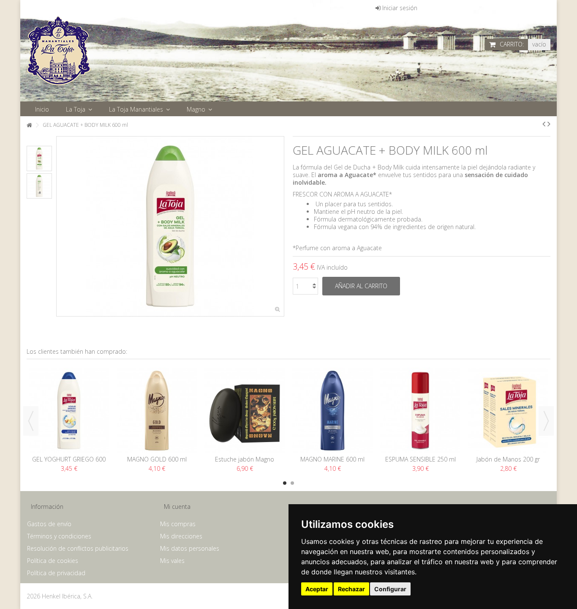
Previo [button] (60, 226)
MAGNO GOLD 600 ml (157, 459)
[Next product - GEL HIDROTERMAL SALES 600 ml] (548, 124)
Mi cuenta (177, 506)
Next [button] (546, 421)
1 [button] (284, 483)
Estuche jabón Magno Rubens (244, 463)
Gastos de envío (49, 524)
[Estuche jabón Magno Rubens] (244, 410)
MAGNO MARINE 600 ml (332, 459)
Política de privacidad (56, 573)
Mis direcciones (181, 536)
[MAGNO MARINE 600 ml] (332, 410)
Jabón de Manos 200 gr (508, 459)
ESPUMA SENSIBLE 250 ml (420, 459)
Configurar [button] (390, 589)
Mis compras (178, 524)
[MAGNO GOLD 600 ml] (157, 410)
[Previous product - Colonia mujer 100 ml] (543, 124)
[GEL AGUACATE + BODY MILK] (39, 158)
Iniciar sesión (399, 8)
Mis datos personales (189, 548)
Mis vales (172, 561)
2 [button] (292, 483)
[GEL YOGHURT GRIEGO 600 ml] (69, 410)
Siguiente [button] (279, 226)
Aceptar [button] (316, 589)
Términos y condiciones (59, 536)
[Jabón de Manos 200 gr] (508, 410)
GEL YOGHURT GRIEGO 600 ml (69, 463)
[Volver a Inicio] (29, 125)
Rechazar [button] (351, 589)
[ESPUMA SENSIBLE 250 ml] (420, 410)
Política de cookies (52, 561)
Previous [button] (30, 421)
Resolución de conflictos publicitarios (77, 548)
